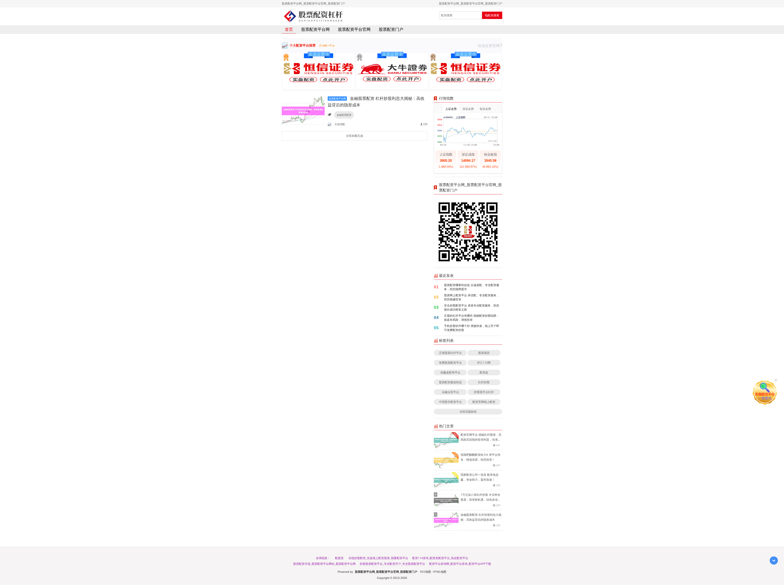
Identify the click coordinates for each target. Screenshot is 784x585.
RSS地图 (425, 572)
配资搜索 (493, 15)
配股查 (339, 558)
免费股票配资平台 (450, 362)
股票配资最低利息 (450, 382)
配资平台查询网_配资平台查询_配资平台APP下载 (460, 564)
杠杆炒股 (484, 382)
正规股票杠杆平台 (450, 353)
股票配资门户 (391, 29)
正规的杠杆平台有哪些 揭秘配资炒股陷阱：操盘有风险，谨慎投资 (471, 318)
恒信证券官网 (489, 45)
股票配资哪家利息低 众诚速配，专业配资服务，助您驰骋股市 (471, 287)
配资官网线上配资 (483, 402)
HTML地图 (439, 572)
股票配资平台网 (315, 29)
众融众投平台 (450, 392)
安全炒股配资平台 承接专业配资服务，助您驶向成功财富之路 (471, 307)
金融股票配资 (344, 115)
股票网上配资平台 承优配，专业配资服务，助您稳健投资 (471, 297)
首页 (289, 29)
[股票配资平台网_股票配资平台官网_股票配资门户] (313, 15)
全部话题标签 (468, 411)
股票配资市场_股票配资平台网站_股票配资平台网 (324, 564)
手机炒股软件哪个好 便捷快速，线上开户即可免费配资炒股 (471, 328)
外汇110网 (484, 362)
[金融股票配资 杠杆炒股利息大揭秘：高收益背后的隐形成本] (303, 111)
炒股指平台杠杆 (484, 392)
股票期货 (484, 353)
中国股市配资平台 (450, 402)
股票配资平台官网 (354, 29)
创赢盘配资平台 (450, 372)
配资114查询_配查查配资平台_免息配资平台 (440, 558)
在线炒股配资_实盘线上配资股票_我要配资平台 (378, 558)
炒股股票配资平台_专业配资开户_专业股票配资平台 (392, 564)
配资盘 (484, 372)
